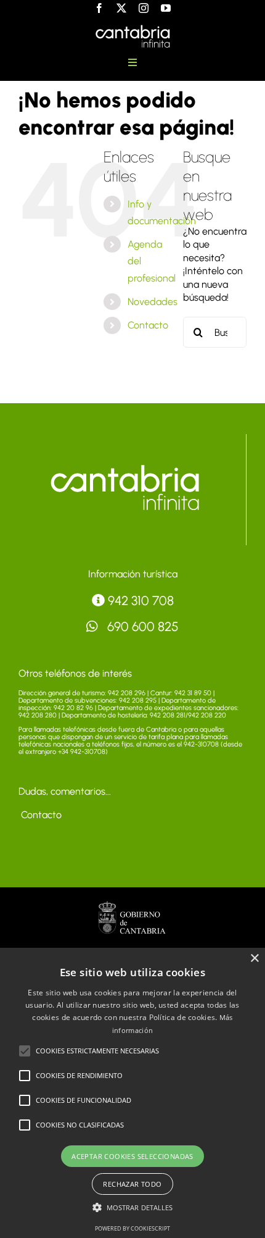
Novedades (152, 301)
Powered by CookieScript (132, 1228)
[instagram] (144, 8)
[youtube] (166, 8)
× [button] (254, 958)
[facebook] (99, 8)
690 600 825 (141, 626)
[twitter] (121, 8)
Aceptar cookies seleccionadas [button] (132, 1156)
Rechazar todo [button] (132, 1184)
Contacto (148, 325)
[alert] (132, 1093)
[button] (24, 1051)
